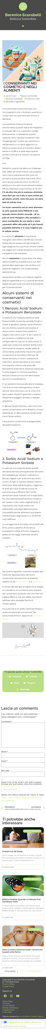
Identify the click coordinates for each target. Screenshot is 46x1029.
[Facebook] (5, 996)
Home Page (7, 1001)
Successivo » (36, 971)
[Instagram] (11, 996)
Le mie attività (8, 1005)
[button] (23, 26)
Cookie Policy (8, 986)
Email (4, 761)
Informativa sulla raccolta (14, 1026)
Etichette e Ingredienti (15, 101)
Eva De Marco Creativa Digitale (32, 1016)
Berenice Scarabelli (23, 15)
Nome (4, 751)
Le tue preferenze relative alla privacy (24, 1022)
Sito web (5, 770)
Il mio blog (7, 1012)
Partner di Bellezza (10, 1008)
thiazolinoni (22, 582)
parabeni (37, 582)
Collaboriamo (8, 1010)
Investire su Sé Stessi (12, 851)
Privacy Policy (8, 984)
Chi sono (6, 1003)
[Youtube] (18, 996)
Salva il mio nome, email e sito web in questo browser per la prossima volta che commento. (21, 783)
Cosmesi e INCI (33, 99)
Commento (7, 721)
